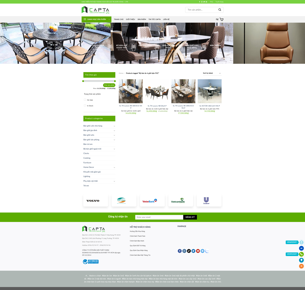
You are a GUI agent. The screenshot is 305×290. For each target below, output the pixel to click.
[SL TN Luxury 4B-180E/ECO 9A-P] (183, 91)
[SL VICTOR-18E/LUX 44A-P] (210, 91)
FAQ (211, 2)
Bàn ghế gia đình (90, 130)
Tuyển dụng (219, 2)
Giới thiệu (130, 19)
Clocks (86, 153)
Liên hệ (166, 19)
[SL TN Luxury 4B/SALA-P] (157, 91)
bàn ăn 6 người (114, 279)
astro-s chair (95, 276)
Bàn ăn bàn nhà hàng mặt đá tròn (163, 279)
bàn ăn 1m (107, 276)
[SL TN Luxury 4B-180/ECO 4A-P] (131, 91)
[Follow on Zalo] (207, 251)
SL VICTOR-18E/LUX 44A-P (209, 106)
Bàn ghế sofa (88, 135)
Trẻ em (86, 186)
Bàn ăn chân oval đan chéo (167, 282)
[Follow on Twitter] (204, 2)
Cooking (86, 158)
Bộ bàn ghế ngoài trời (92, 149)
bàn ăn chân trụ (202, 282)
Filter (105, 85)
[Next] (217, 200)
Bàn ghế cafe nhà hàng (92, 126)
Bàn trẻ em (87, 144)
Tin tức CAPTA (155, 19)
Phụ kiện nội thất (90, 181)
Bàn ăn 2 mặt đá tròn (97, 279)
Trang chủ (118, 19)
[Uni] (209, 200)
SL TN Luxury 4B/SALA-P (157, 106)
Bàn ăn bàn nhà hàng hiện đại (135, 279)
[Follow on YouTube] (198, 251)
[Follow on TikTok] (189, 251)
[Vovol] (95, 200)
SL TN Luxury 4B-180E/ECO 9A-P (183, 107)
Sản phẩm (142, 19)
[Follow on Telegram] (203, 251)
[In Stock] (85, 105)
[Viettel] (124, 200)
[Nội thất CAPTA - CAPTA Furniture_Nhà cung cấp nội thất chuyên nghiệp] (95, 10)
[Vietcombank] (180, 200)
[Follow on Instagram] (202, 2)
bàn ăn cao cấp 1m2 (188, 279)
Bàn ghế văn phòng (91, 140)
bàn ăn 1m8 (202, 276)
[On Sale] (85, 100)
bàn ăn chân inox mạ (145, 282)
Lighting (86, 176)
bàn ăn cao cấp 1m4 (207, 279)
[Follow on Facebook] (199, 2)
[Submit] (220, 10)
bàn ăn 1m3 (119, 276)
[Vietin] (152, 200)
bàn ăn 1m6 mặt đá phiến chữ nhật (180, 276)
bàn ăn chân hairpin (126, 282)
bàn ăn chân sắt (187, 282)
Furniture (87, 163)
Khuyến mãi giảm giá (92, 172)
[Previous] (87, 200)
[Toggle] (114, 126)
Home (121, 73)
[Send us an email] (206, 2)
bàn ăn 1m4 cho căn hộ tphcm (138, 276)
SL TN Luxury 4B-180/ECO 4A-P (130, 107)
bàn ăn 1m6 (158, 276)
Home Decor (88, 167)
